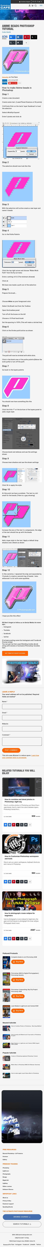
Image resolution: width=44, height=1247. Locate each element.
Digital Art (6, 1180)
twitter (6, 637)
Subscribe (5, 77)
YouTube (11, 1244)
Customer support (8, 1204)
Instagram (7, 627)
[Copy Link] (21, 824)
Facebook (26, 1244)
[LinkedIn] (9, 824)
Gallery (5, 1159)
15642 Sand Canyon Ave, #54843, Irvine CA (22, 1241)
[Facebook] (5, 824)
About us (5, 1197)
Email (4, 713)
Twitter (38, 1244)
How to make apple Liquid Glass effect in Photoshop (25, 1073)
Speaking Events (8, 1207)
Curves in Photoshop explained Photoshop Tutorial (24, 1056)
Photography (6, 1174)
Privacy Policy (7, 1201)
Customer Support (25, 1)
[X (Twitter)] (17, 824)
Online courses (7, 1186)
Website (5, 724)
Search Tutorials (21, 1224)
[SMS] (26, 824)
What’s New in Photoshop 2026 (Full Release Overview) (25, 1064)
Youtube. (7, 630)
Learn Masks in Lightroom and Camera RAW (24, 1006)
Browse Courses (21, 1217)
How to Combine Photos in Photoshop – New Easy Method (26, 1026)
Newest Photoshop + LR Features (13, 1153)
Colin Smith (6, 32)
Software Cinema (8, 1189)
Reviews (5, 1156)
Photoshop (6, 1168)
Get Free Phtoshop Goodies (15, 653)
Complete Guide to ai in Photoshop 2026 (24, 957)
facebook (7, 633)
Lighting (5, 1183)
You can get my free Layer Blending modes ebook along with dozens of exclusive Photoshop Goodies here (21, 646)
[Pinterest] (13, 824)
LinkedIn (32, 1244)
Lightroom (6, 1171)
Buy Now (19, 962)
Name (4, 701)
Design (5, 1177)
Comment (6, 735)
